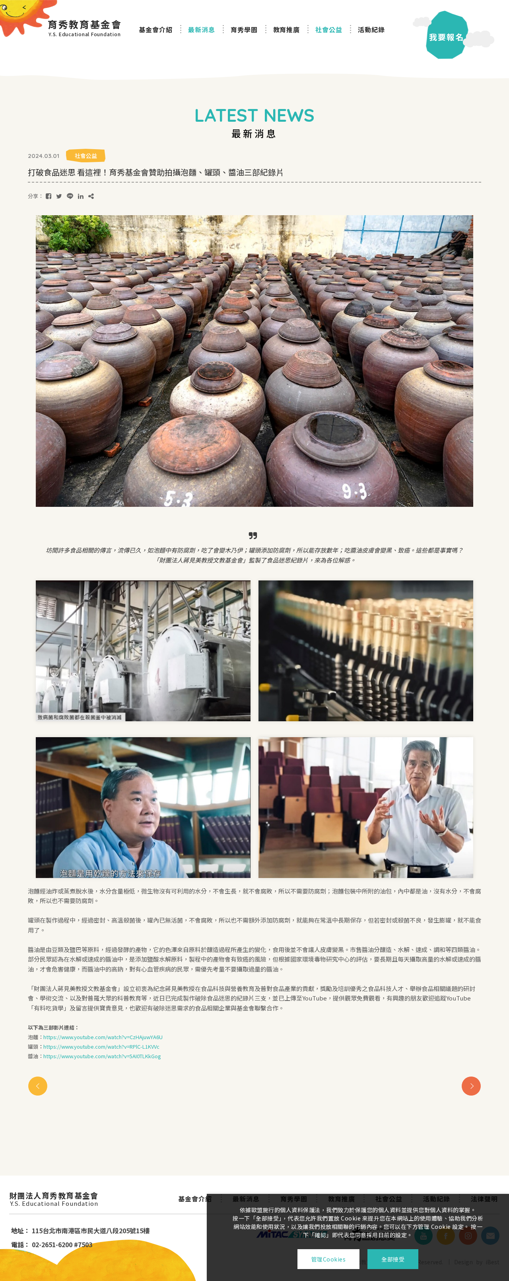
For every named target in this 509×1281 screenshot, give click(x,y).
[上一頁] (38, 1086)
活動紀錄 (371, 29)
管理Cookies (328, 1259)
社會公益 (328, 29)
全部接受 (392, 1259)
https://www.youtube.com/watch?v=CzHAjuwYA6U (103, 1037)
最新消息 (201, 29)
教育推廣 (286, 29)
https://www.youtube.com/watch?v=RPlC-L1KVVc (101, 1046)
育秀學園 (244, 29)
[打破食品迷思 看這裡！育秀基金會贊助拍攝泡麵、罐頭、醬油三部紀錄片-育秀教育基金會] (48, 196)
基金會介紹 (156, 29)
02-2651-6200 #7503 (62, 1244)
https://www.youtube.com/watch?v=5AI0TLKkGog (102, 1056)
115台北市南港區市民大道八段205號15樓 (91, 1230)
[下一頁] (471, 1086)
